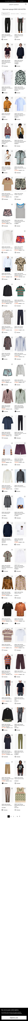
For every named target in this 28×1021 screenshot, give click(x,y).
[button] (14, 1014)
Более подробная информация (16, 1013)
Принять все (14, 1018)
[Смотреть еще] (19, 816)
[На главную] (14, 4)
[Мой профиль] (25, 4)
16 (17, 816)
